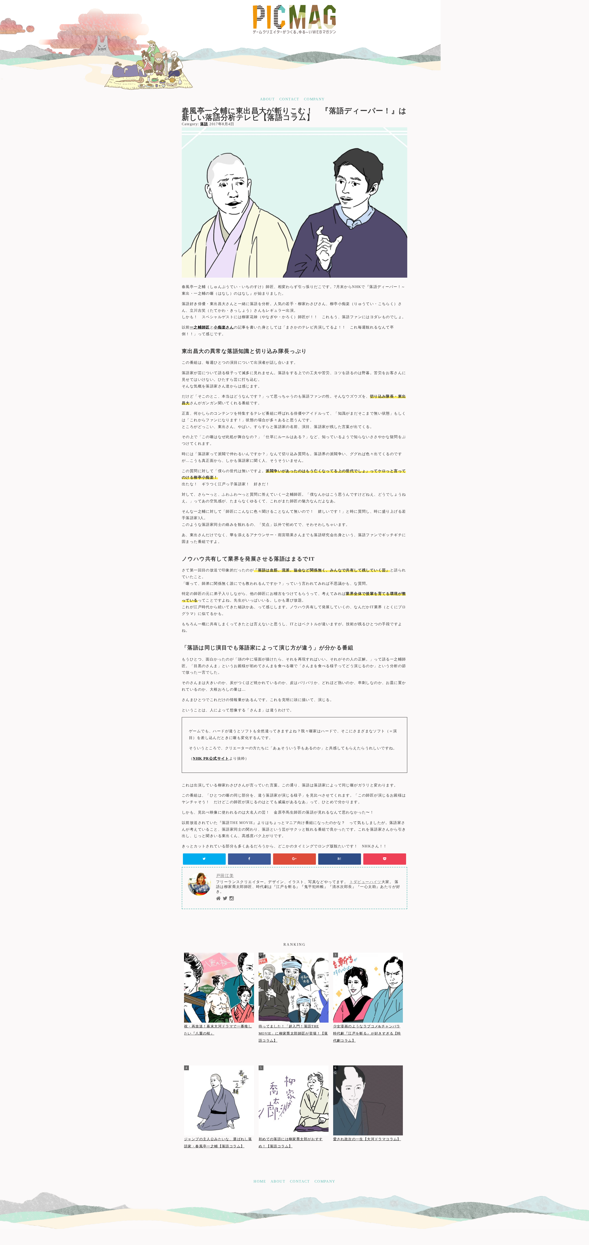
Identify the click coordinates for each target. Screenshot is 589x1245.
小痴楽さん (224, 327)
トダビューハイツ (365, 882)
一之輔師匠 (200, 327)
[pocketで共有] (384, 859)
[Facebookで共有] (249, 859)
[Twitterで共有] (204, 859)
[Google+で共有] (294, 859)
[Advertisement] (294, 1210)
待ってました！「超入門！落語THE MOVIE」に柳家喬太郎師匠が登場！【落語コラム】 (293, 1033)
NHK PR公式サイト (211, 758)
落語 (204, 124)
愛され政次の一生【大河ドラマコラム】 (367, 1139)
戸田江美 (225, 875)
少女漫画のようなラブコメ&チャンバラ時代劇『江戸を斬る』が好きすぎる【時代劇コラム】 (367, 1033)
